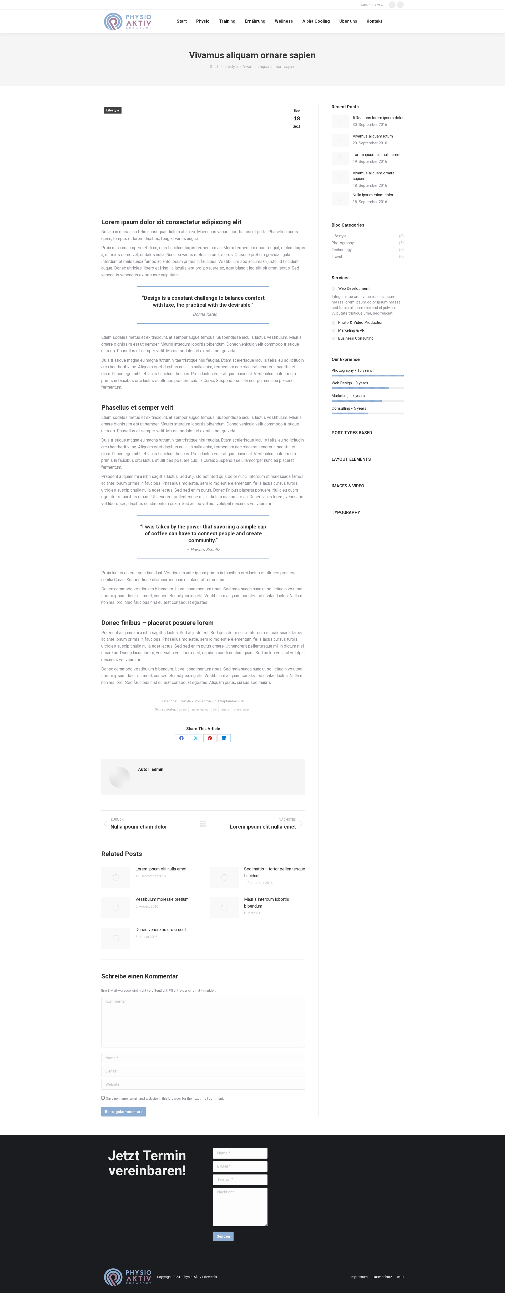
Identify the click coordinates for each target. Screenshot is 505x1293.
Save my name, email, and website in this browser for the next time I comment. (165, 1098)
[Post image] (115, 877)
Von (203, 701)
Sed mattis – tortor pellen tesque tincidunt (274, 872)
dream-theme (199, 709)
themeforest (241, 709)
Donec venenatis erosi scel (160, 929)
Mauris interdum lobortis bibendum (266, 903)
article (183, 709)
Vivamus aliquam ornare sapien (374, 176)
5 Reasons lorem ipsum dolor (378, 117)
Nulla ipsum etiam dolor (373, 195)
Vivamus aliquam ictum (373, 136)
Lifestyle (112, 110)
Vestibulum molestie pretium (162, 899)
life (215, 709)
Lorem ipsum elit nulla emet (160, 868)
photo (225, 709)
